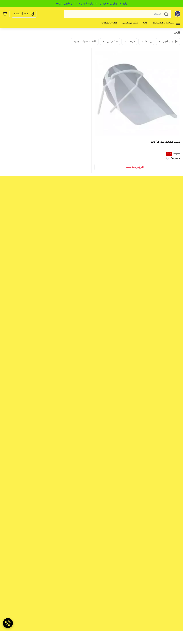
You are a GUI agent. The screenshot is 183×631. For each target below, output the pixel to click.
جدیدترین (168, 41)
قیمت (131, 41)
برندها (148, 41)
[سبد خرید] (5, 14)
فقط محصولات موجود (84, 41)
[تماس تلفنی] (8, 623)
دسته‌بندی (112, 41)
